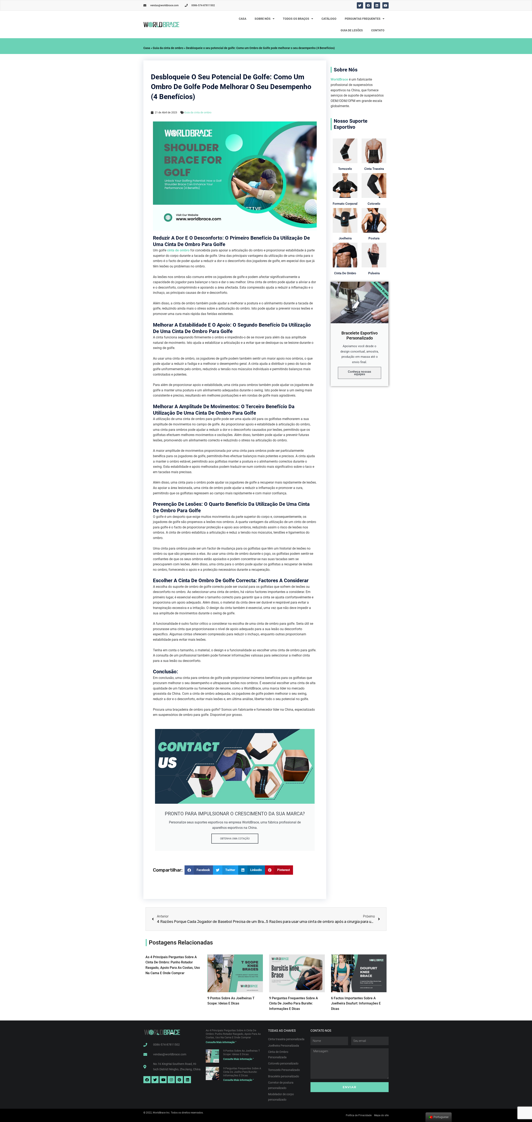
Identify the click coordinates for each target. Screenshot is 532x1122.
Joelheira (345, 238)
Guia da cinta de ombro (168, 48)
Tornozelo (345, 169)
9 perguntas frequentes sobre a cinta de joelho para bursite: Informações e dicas (293, 1003)
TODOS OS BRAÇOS (296, 18)
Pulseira (374, 273)
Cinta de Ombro (345, 273)
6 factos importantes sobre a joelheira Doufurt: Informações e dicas (356, 1003)
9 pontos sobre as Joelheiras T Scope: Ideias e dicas (241, 1052)
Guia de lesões (352, 30)
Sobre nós (263, 18)
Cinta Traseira (374, 169)
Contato (377, 30)
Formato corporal (345, 204)
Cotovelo (374, 204)
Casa (242, 18)
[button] (199, 870)
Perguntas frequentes (363, 18)
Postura (373, 238)
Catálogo (328, 18)
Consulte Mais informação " (221, 1042)
